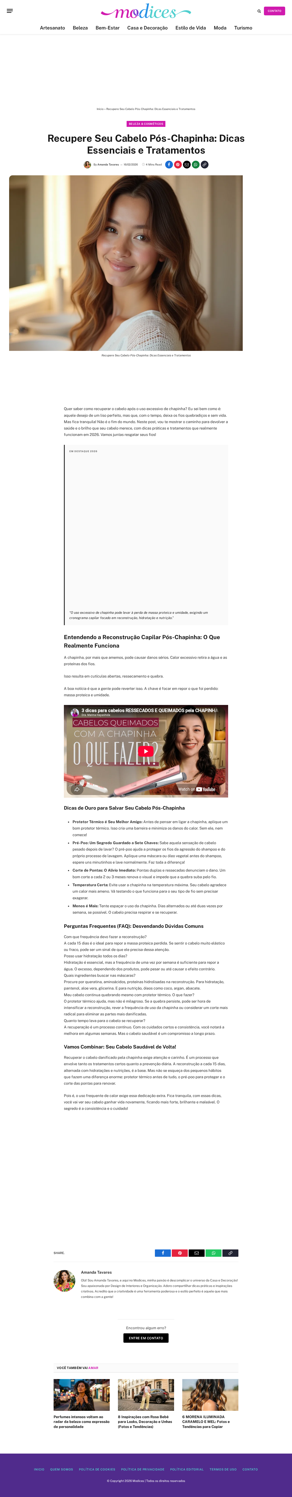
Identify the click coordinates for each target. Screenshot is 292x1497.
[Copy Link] (205, 164)
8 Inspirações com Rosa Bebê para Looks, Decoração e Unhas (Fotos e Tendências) (145, 1422)
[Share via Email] (187, 164)
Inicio (39, 1469)
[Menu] (10, 11)
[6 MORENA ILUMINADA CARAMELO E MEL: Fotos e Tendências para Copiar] (210, 1395)
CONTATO (274, 11)
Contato (250, 1469)
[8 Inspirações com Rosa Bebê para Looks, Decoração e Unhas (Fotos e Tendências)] (146, 1395)
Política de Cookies (97, 1469)
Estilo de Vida (190, 28)
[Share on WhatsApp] (196, 164)
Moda (220, 28)
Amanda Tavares (108, 164)
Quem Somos (61, 1469)
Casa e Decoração (147, 28)
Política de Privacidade (142, 1469)
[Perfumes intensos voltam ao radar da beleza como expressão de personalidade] (82, 1395)
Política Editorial (187, 1469)
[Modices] (146, 11)
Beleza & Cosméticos (146, 123)
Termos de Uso (223, 1469)
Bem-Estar (108, 28)
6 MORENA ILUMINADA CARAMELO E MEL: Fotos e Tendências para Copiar (206, 1422)
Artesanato (52, 28)
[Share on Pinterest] (178, 164)
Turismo (243, 28)
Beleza (80, 28)
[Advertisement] (146, 70)
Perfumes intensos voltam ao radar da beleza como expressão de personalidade (82, 1422)
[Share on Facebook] (169, 164)
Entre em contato (146, 1338)
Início (100, 109)
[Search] (259, 11)
